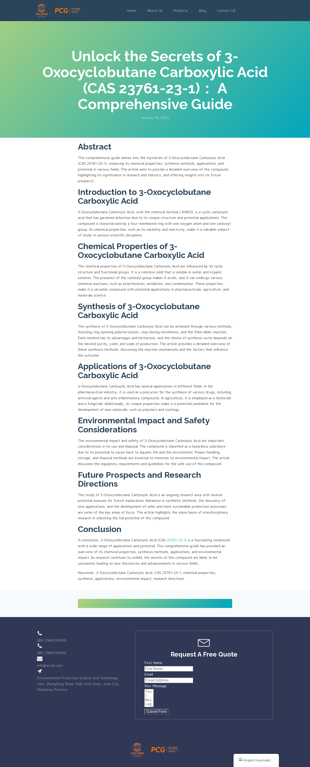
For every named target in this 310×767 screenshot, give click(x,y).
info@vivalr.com (49, 665)
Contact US (226, 10)
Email (148, 674)
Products (180, 10)
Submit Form (156, 711)
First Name (153, 663)
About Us (154, 10)
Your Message (155, 686)
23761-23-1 (176, 540)
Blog (202, 10)
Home (131, 10)
